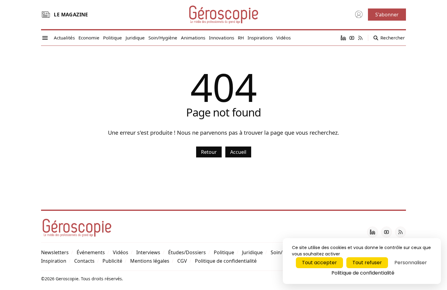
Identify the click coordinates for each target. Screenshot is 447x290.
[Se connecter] (359, 14)
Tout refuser (367, 262)
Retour (209, 152)
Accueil (238, 152)
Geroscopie (67, 279)
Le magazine (71, 14)
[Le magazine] (45, 14)
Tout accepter (319, 262)
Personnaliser (410, 262)
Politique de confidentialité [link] (362, 272)
